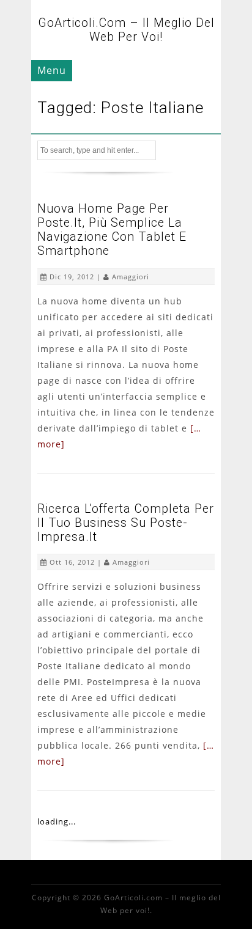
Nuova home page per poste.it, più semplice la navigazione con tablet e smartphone (112, 230)
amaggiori (130, 276)
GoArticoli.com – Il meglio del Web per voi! (126, 30)
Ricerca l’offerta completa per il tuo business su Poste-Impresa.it (125, 523)
